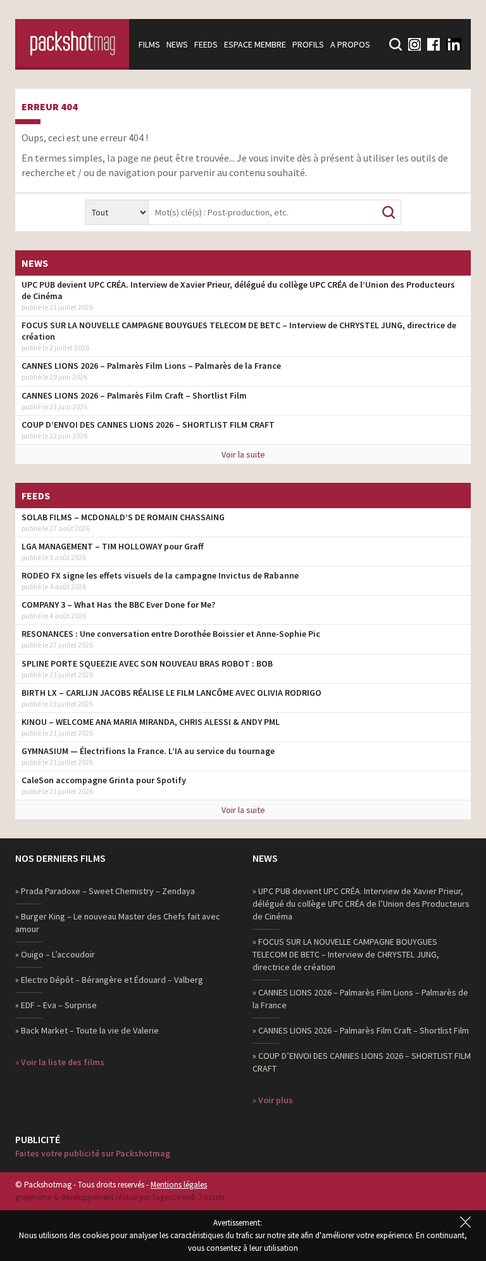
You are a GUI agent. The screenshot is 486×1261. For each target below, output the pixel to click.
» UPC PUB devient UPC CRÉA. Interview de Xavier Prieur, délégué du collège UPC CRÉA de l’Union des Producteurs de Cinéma (361, 903)
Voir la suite (243, 454)
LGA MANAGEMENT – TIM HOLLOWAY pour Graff (113, 546)
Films (149, 44)
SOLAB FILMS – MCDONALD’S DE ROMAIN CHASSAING (123, 517)
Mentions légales (179, 1184)
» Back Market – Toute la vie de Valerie (87, 1030)
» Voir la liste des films (59, 1062)
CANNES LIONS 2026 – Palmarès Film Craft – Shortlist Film (134, 395)
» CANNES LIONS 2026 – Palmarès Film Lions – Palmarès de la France (360, 999)
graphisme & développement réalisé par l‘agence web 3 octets (120, 1197)
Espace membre (255, 44)
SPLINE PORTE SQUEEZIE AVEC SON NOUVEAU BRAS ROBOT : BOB (147, 663)
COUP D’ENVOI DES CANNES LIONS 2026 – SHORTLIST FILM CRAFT (148, 424)
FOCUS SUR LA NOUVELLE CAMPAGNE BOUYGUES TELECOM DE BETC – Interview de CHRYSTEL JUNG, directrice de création (239, 330)
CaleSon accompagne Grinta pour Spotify (104, 780)
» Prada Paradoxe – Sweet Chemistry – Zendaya (105, 891)
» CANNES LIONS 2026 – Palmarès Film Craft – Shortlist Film (360, 1030)
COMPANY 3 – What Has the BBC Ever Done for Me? (118, 604)
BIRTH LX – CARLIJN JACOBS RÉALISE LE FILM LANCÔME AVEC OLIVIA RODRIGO (171, 692)
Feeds (206, 44)
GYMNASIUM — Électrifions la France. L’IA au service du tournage (148, 751)
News (177, 44)
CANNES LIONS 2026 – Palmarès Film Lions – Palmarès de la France (151, 365)
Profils (308, 44)
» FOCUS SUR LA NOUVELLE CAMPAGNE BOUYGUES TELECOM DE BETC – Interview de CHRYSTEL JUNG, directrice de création (345, 954)
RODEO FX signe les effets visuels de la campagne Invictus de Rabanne (160, 575)
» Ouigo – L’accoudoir (55, 954)
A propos (350, 44)
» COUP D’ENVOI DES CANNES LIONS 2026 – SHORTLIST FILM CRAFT (361, 1062)
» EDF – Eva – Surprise (56, 1005)
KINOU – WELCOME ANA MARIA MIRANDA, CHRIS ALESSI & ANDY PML (151, 721)
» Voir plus (272, 1100)
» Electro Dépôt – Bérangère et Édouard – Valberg (109, 979)
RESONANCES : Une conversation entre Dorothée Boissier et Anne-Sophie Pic (171, 633)
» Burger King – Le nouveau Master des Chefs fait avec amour (117, 923)
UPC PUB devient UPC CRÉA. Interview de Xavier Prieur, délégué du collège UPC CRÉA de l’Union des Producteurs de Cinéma (238, 290)
